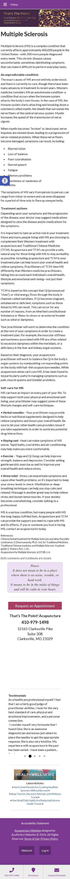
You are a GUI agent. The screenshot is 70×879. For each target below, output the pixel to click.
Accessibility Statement (35, 823)
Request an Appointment (35, 606)
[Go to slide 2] (30, 756)
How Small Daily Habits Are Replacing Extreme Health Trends (36, 802)
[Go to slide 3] (35, 756)
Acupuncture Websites (28, 830)
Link (48, 552)
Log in (45, 850)
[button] (5, 181)
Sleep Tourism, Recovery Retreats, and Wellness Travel (36, 795)
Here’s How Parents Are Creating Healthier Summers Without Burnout (36, 789)
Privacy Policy (49, 838)
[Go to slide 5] (44, 756)
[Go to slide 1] (25, 756)
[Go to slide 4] (39, 756)
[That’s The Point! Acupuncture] (35, 18)
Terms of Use (31, 838)
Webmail (26, 850)
